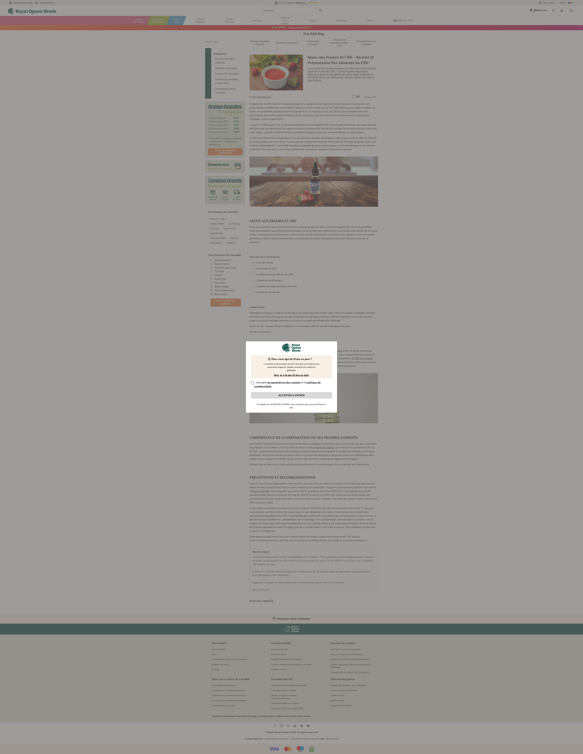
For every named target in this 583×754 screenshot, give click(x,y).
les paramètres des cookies (283, 382)
